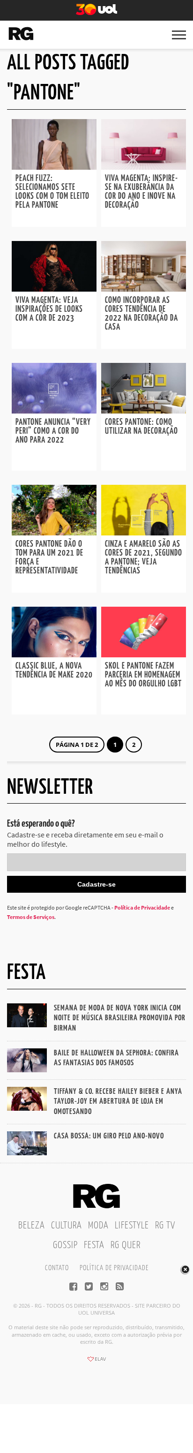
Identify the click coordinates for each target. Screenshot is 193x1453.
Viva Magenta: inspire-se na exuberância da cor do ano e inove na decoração (141, 192)
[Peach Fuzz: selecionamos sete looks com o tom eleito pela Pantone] (54, 167)
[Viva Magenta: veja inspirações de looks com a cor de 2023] (54, 289)
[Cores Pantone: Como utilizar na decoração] (143, 410)
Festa (94, 1245)
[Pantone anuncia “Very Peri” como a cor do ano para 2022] (54, 410)
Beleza (31, 1225)
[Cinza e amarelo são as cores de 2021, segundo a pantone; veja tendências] (143, 532)
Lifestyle (132, 1225)
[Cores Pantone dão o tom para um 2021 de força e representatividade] (54, 532)
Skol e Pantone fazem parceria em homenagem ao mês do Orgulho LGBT (143, 675)
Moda (98, 1225)
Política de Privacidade (142, 907)
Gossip (65, 1245)
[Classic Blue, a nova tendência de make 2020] (54, 654)
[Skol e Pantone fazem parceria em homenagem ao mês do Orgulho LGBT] (143, 654)
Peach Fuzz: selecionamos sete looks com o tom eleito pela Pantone (52, 192)
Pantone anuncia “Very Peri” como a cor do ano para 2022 (53, 431)
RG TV (165, 1225)
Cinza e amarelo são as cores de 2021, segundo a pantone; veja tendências (143, 557)
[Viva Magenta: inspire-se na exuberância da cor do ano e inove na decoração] (143, 167)
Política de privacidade (114, 1268)
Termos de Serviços (30, 916)
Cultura (66, 1225)
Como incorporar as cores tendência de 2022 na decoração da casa (141, 313)
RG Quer (126, 1245)
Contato (57, 1268)
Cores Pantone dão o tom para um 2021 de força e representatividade (49, 557)
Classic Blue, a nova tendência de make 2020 (54, 670)
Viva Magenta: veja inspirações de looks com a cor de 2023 (49, 309)
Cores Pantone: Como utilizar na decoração (141, 427)
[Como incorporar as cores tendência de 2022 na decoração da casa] (143, 289)
